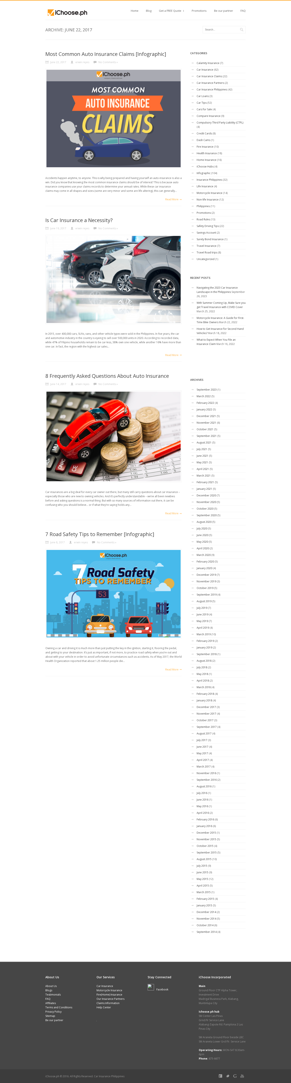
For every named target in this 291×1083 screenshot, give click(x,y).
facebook (221, 1076)
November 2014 (206, 918)
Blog (148, 11)
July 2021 (202, 449)
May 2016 (202, 806)
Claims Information (108, 1003)
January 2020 (204, 568)
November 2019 (206, 581)
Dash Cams (203, 140)
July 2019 (202, 608)
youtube (243, 1076)
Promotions (199, 11)
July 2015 (202, 866)
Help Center (104, 1007)
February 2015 (205, 899)
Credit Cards (204, 133)
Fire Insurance (205, 146)
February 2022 (205, 403)
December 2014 (206, 912)
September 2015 (207, 852)
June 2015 (202, 872)
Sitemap (50, 1016)
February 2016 (205, 819)
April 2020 (203, 548)
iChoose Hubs (205, 166)
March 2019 (204, 634)
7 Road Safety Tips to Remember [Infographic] (99, 534)
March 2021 (204, 475)
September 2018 (207, 654)
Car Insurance (205, 69)
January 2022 (204, 409)
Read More (172, 199)
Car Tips (202, 103)
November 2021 (206, 422)
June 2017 (202, 747)
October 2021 (205, 429)
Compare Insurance (208, 116)
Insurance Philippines (209, 180)
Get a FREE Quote (170, 12)
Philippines (203, 206)
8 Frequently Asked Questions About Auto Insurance (107, 375)
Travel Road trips (207, 252)
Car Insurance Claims (209, 76)
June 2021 (202, 456)
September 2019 (207, 594)
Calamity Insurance (208, 63)
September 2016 (207, 780)
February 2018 (205, 694)
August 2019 (204, 601)
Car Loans (203, 96)
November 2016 (206, 773)
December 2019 (206, 575)
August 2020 (204, 522)
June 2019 (202, 614)
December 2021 (206, 416)
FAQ (243, 11)
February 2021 (205, 482)
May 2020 (202, 542)
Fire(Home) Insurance (109, 994)
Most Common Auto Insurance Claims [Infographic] (105, 53)
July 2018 (202, 667)
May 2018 (202, 674)
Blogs (48, 990)
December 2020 (206, 495)
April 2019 (203, 627)
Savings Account (206, 232)
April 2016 (203, 813)
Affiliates (50, 1003)
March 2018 (204, 687)
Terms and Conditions (58, 1007)
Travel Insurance (206, 246)
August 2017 (204, 733)
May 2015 (202, 879)
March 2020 (204, 555)
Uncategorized (206, 259)
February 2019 (205, 641)
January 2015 (204, 905)
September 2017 (207, 727)
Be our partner (223, 11)
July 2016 (202, 793)
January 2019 (204, 647)
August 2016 (204, 786)
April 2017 (203, 760)
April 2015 (203, 885)
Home (134, 11)
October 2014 (205, 925)
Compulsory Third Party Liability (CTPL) (220, 122)
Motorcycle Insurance (209, 193)
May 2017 (202, 753)
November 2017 (206, 713)
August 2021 (204, 442)
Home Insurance (206, 160)
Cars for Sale (204, 109)
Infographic (203, 173)
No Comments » (108, 62)
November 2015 (206, 839)
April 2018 (203, 680)
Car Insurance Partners (210, 83)
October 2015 (205, 846)
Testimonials (53, 994)
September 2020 (207, 515)
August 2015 (204, 859)
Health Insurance (207, 153)
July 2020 (202, 528)
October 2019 (205, 588)
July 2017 (202, 740)
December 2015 (206, 832)
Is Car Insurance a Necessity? (79, 220)
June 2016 (202, 799)
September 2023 (207, 389)
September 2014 (207, 932)
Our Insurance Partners (110, 999)
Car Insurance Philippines (212, 89)
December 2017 (206, 707)
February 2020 (205, 561)
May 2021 (202, 462)
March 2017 (204, 766)
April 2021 (203, 469)
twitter (228, 1076)
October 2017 (205, 720)
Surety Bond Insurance (210, 239)
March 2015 (204, 892)
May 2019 (202, 621)
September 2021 (207, 436)
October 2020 (205, 508)
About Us (51, 986)
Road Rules (203, 219)
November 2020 (206, 502)
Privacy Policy (53, 1011)
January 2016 (204, 826)
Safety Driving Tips (208, 226)
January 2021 (204, 489)
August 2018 (204, 661)
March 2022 (204, 396)
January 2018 (204, 700)
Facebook (162, 989)
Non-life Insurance (208, 199)
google (235, 1076)
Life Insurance (205, 186)
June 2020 (202, 535)
